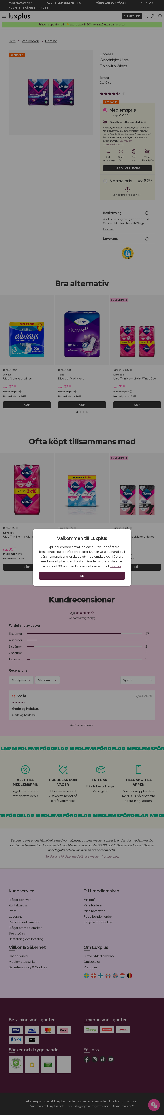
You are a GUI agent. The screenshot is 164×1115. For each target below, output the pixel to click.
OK (82, 575)
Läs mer (115, 566)
